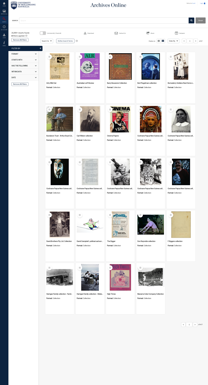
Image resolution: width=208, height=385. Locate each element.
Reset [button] (200, 20)
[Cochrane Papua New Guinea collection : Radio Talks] (181, 172)
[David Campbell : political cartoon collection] (90, 224)
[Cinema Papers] (120, 119)
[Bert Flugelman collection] (150, 66)
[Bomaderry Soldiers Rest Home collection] (181, 66)
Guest (193, 3)
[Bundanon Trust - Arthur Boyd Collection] (59, 119)
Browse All (4, 14)
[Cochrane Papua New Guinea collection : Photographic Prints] (150, 172)
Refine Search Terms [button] (65, 41)
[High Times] (120, 277)
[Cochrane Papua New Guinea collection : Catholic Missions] (181, 119)
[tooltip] (77, 41)
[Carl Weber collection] (90, 119)
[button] (191, 20)
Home (4, 6)
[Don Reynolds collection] (150, 224)
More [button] (4, 45)
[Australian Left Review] (90, 66)
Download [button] (88, 33)
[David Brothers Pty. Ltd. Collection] (59, 224)
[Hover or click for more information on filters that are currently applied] (26, 36)
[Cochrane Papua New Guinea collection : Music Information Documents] (90, 172)
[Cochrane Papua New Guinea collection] (150, 119)
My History (4, 30)
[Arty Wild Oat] (59, 66)
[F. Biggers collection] (181, 224)
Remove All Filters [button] (20, 40)
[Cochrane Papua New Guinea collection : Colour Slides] (59, 172)
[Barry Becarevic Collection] (120, 66)
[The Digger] (120, 224)
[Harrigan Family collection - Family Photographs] (59, 277)
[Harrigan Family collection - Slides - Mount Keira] (90, 277)
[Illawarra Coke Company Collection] (150, 277)
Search (4, 22)
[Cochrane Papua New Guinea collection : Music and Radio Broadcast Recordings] (120, 172)
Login (4, 38)
